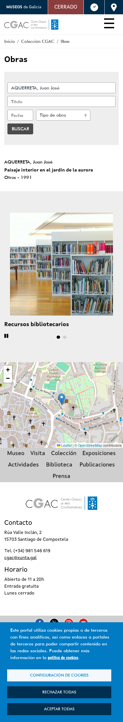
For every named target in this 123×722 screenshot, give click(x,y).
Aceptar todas (59, 709)
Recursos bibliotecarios (36, 325)
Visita (37, 453)
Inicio (9, 41)
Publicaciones (97, 465)
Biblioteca (59, 465)
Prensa (61, 476)
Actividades (23, 465)
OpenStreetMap (90, 445)
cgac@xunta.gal (20, 558)
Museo (15, 453)
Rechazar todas (59, 692)
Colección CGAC (37, 41)
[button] (61, 399)
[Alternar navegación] (109, 25)
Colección (63, 453)
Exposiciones (99, 453)
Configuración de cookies (59, 675)
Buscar (20, 128)
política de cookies (63, 657)
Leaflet (66, 445)
